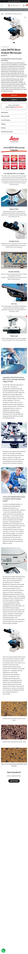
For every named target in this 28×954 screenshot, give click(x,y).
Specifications (4, 112)
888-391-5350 (14, 781)
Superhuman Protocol (18, 9)
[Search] (24, 5)
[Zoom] (25, 17)
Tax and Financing (5, 120)
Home (2, 13)
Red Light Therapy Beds (6, 9)
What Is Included (5, 116)
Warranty (3, 128)
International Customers (7, 131)
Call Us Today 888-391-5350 (14, 1)
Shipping (3, 124)
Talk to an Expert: (14, 107)
